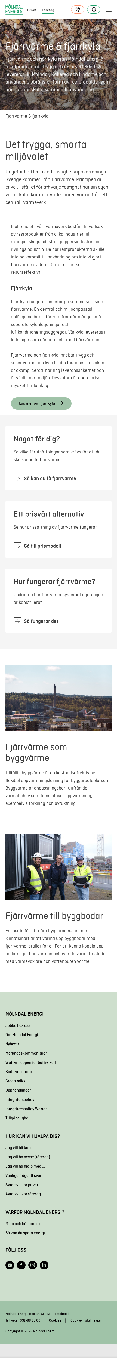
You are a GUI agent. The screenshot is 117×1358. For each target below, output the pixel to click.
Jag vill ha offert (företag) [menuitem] (27, 1157)
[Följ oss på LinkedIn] (44, 1265)
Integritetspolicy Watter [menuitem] (26, 1108)
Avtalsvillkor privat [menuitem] (21, 1184)
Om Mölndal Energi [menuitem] (21, 1034)
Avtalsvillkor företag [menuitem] (23, 1194)
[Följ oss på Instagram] (32, 1265)
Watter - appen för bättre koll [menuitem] (30, 1062)
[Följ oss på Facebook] (21, 1265)
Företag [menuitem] (48, 10)
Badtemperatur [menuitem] (18, 1071)
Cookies (55, 1320)
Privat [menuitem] (31, 10)
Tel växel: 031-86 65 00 (23, 1320)
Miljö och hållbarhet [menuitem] (22, 1223)
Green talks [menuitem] (15, 1081)
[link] (58, 458)
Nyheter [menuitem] (12, 1044)
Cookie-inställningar (85, 1320)
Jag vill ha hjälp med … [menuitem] (25, 1166)
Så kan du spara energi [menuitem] (25, 1233)
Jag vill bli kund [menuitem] (19, 1147)
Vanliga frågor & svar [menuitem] (23, 1175)
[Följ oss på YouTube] (9, 1265)
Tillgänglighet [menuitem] (17, 1118)
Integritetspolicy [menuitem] (19, 1099)
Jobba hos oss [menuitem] (17, 1025)
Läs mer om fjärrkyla (37, 403)
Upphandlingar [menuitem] (18, 1090)
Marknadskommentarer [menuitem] (26, 1053)
